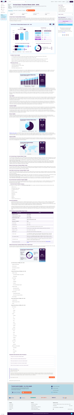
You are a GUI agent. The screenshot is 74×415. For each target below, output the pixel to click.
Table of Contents (15, 10)
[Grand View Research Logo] (3, 2)
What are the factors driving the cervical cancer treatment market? (19, 365)
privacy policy (63, 32)
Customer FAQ (11, 404)
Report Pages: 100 (61, 7)
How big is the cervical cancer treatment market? (17, 356)
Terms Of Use (11, 408)
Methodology (24, 10)
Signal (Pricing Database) (34, 408)
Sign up (71, 1)
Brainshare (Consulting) (34, 404)
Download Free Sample (31, 10)
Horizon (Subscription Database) (35, 409)
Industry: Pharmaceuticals (62, 11)
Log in (67, 1)
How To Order (11, 405)
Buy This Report (65, 24)
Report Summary (10, 10)
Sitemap (10, 409)
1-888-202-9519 (61, 407)
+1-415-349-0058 (56, 407)
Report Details (60, 5)
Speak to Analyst (52, 377)
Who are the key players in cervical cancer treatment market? (19, 363)
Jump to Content (60, 14)
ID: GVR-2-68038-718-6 (61, 6)
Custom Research (33, 405)
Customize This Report (65, 21)
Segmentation (20, 10)
